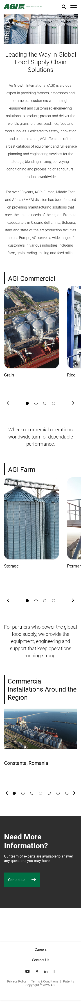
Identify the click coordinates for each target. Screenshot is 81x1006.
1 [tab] (27, 403)
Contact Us (40, 960)
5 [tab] (49, 793)
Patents (68, 981)
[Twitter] (37, 971)
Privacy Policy (17, 981)
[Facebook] (54, 971)
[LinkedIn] (46, 971)
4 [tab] (53, 403)
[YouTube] (27, 971)
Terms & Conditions (44, 981)
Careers (41, 949)
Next (73, 403)
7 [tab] (66, 793)
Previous (8, 403)
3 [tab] (44, 403)
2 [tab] (36, 403)
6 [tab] (58, 793)
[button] (64, 7)
